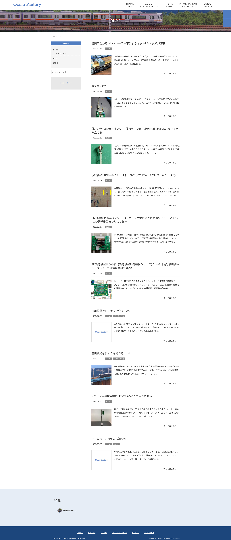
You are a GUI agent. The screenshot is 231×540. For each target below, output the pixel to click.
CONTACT (149, 532)
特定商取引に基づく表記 (77, 538)
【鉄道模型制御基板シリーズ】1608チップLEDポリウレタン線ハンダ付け (134, 175)
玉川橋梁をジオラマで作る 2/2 (110, 311)
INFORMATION (188, 4)
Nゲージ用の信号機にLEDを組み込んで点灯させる (121, 396)
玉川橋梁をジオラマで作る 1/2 (110, 353)
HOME (130, 4)
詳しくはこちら (170, 73)
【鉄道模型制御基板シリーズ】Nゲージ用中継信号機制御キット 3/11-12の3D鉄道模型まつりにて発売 (134, 219)
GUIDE (207, 4)
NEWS (116, 444)
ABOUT (150, 4)
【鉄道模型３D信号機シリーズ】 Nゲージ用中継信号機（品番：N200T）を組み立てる (134, 130)
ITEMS (169, 4)
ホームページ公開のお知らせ (108, 439)
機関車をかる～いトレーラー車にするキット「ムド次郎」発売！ (128, 43)
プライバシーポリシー (58, 538)
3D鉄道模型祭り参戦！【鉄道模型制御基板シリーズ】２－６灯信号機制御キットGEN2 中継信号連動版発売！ (135, 266)
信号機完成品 (99, 86)
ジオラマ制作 (119, 316)
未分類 (56, 63)
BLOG (108, 48)
